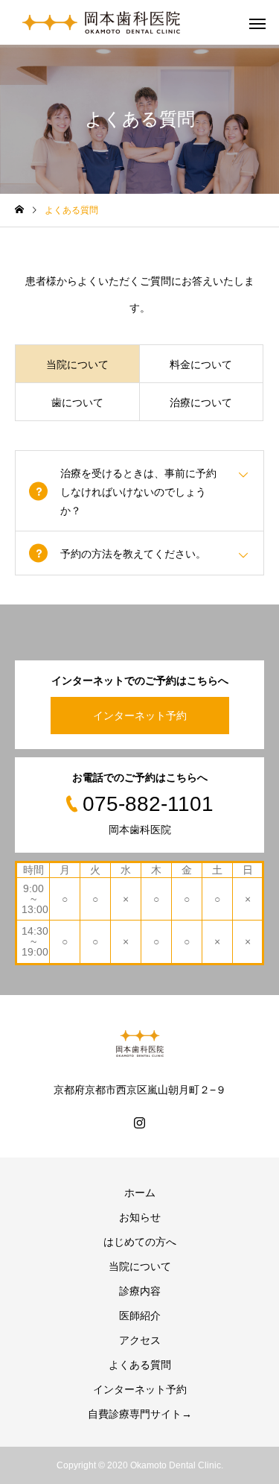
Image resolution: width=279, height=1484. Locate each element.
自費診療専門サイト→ (140, 1414)
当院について (140, 1266)
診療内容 (140, 1291)
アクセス (140, 1340)
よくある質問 (140, 1365)
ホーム (139, 1193)
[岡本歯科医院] (101, 22)
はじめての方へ (139, 1242)
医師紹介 (140, 1316)
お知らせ (140, 1217)
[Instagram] (139, 1122)
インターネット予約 (140, 716)
